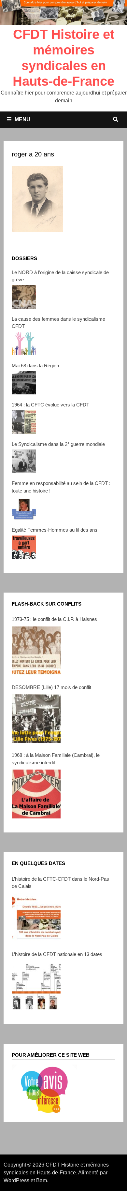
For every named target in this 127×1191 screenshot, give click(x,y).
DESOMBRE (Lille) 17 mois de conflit (51, 687)
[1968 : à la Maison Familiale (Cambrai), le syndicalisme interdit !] (36, 794)
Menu (22, 119)
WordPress (16, 1180)
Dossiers (24, 258)
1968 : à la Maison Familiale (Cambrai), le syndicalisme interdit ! (56, 758)
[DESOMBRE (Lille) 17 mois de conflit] (36, 718)
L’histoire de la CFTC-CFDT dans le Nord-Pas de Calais (60, 882)
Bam (41, 1180)
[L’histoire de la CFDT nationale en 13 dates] (36, 985)
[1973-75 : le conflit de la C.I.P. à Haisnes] (36, 650)
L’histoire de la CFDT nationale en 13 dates (57, 954)
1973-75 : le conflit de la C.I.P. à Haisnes (54, 619)
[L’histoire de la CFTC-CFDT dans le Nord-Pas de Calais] (36, 917)
